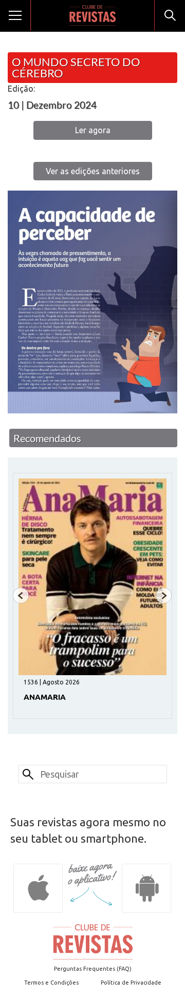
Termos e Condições (51, 982)
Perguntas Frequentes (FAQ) (93, 969)
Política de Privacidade (131, 982)
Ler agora (92, 130)
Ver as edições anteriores (93, 171)
